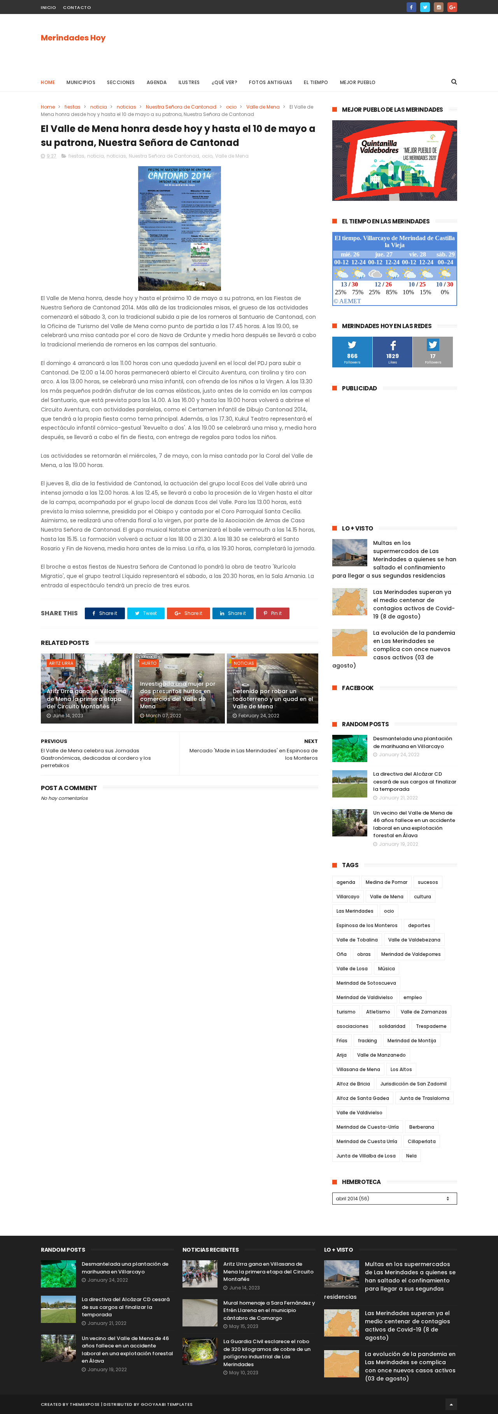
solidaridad (392, 1026)
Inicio (48, 7)
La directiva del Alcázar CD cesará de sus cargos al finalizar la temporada (414, 781)
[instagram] (439, 7)
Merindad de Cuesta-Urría (368, 1127)
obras (364, 954)
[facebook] (411, 7)
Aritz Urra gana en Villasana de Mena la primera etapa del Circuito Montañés (86, 698)
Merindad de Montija (412, 1040)
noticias (126, 107)
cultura (422, 896)
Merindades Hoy (73, 37)
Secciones (121, 82)
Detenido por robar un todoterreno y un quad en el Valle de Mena (273, 698)
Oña (342, 954)
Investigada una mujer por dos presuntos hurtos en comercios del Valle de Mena (178, 695)
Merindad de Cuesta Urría (367, 1141)
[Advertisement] (315, 43)
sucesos (428, 882)
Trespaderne (431, 1026)
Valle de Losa (352, 968)
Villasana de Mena (358, 1069)
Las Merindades (355, 911)
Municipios (81, 82)
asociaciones (352, 1026)
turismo (346, 1011)
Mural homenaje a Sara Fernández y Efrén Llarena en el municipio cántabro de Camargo (269, 1310)
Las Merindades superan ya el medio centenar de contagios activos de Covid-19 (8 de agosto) (414, 604)
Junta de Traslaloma (424, 1098)
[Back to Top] (451, 1404)
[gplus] (452, 7)
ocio (231, 107)
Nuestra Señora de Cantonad (181, 107)
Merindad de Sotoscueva (366, 983)
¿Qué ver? (225, 82)
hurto (149, 663)
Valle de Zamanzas (424, 1011)
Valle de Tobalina (357, 939)
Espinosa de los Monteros (367, 925)
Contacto (77, 7)
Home (48, 82)
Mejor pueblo (358, 82)
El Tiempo (316, 82)
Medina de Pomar (386, 882)
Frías (342, 1040)
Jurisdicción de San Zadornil (414, 1083)
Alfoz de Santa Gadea (363, 1098)
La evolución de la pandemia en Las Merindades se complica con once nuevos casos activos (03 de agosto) (393, 649)
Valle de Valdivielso (359, 1112)
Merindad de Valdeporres (411, 954)
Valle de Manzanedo (381, 1055)
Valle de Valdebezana (414, 939)
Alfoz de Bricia (353, 1083)
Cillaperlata (422, 1141)
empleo (412, 997)
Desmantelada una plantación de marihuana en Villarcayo (412, 742)
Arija (342, 1055)
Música (386, 968)
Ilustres (189, 82)
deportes (419, 925)
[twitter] (425, 7)
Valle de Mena (263, 107)
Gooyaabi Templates (167, 1404)
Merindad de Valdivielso (365, 997)
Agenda (157, 82)
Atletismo (378, 1011)
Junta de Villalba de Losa (366, 1155)
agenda (346, 882)
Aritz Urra (61, 663)
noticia (98, 107)
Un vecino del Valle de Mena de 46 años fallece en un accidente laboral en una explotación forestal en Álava (414, 824)
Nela (411, 1155)
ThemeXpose (85, 1404)
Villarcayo (348, 896)
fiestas (73, 107)
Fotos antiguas (270, 82)
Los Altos (401, 1069)
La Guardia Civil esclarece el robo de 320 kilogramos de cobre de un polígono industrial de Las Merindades (266, 1353)
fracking (367, 1040)
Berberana (421, 1127)
